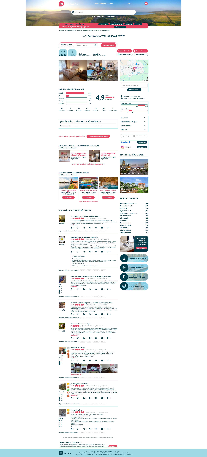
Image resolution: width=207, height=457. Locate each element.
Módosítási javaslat (141, 136)
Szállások (123, 208)
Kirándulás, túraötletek (128, 213)
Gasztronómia (125, 223)
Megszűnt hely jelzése (127, 136)
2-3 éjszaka (103, 24)
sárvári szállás (84, 55)
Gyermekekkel (125, 210)
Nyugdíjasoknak (116, 24)
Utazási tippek (141, 165)
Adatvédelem (81, 454)
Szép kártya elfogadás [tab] (129, 122)
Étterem (111, 453)
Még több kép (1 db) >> (77, 374)
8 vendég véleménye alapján (71, 89)
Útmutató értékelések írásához (104, 454)
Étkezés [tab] (124, 130)
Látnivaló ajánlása (103, 453)
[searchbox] (103, 12)
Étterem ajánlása (92, 453)
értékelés (72, 53)
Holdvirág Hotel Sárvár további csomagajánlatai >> (88, 164)
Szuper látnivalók (125, 165)
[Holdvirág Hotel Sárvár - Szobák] (109, 368)
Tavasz (138, 24)
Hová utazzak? (133, 165)
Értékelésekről (90, 454)
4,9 (100, 97)
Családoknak (120, 27)
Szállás (116, 453)
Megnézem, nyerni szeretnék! (98, 136)
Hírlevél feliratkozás (118, 454)
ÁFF (76, 454)
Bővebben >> (74, 225)
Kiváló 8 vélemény (108, 97)
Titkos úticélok (141, 185)
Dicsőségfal (102, 3)
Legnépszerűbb (124, 166)
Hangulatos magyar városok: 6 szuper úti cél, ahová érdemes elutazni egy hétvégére (133, 170)
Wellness (129, 24)
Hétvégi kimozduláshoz (138, 164)
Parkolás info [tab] (126, 126)
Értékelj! (96, 16)
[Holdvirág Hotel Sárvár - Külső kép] (78, 368)
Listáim (110, 3)
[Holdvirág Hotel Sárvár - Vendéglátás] (94, 368)
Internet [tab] (124, 118)
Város (128, 453)
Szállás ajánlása (81, 453)
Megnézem (68, 197)
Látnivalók (122, 453)
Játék (96, 3)
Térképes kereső (109, 16)
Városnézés (124, 218)
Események (124, 227)
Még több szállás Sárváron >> (88, 201)
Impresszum (128, 454)
